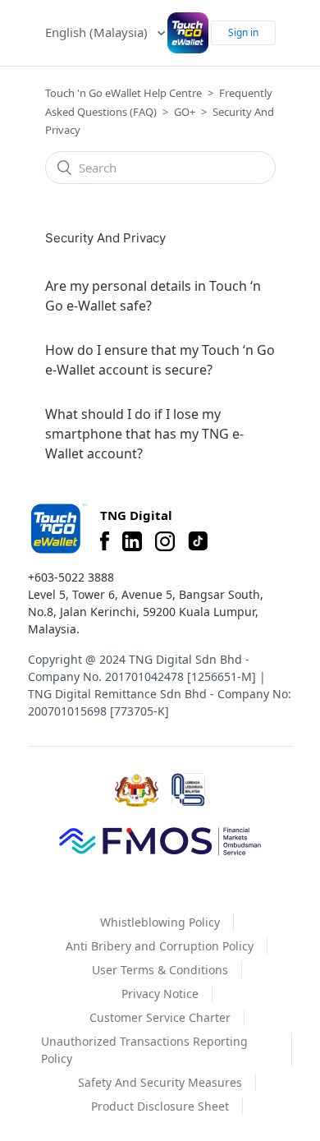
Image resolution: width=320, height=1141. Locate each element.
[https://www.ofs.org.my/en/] (160, 840)
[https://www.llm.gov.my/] (188, 790)
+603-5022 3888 (71, 577)
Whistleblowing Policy (160, 922)
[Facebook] (104, 541)
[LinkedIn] (132, 541)
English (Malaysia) (98, 32)
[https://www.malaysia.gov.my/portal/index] (136, 790)
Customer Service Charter (160, 1017)
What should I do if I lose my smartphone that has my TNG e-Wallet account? (144, 433)
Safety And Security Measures (160, 1082)
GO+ (184, 111)
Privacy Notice (160, 993)
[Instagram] (165, 541)
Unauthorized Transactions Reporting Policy (144, 1049)
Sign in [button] (243, 32)
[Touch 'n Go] (57, 528)
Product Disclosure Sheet (160, 1106)
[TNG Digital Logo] (187, 32)
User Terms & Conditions (160, 970)
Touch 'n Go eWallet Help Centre (123, 92)
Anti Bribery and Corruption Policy (160, 946)
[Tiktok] (198, 541)
